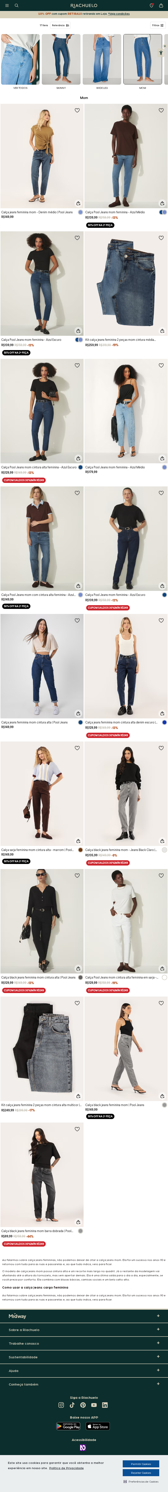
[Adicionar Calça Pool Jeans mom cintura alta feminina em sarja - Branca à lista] (161, 875)
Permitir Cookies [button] (141, 1464)
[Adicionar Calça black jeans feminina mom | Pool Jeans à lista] (161, 1003)
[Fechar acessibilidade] (165, 46)
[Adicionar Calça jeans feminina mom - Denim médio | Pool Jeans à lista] (77, 110)
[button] (141, 1481)
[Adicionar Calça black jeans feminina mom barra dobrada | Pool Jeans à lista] (77, 1129)
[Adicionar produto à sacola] (78, 203)
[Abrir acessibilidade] (160, 52)
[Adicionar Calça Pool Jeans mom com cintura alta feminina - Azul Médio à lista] (77, 493)
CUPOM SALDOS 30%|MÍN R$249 (24, 480)
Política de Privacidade (66, 1468)
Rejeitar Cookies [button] (141, 1472)
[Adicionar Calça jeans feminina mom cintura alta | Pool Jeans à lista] (77, 620)
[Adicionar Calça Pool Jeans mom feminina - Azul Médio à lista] (161, 110)
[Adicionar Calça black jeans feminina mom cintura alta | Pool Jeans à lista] (77, 875)
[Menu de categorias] (7, 5)
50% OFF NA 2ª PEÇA (100, 225)
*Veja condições (119, 13)
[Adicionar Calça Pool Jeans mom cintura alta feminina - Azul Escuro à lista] (77, 365)
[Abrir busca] (16, 5)
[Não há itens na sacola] (161, 5)
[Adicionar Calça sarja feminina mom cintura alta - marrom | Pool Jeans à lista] (77, 748)
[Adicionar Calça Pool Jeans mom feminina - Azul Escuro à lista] (77, 238)
